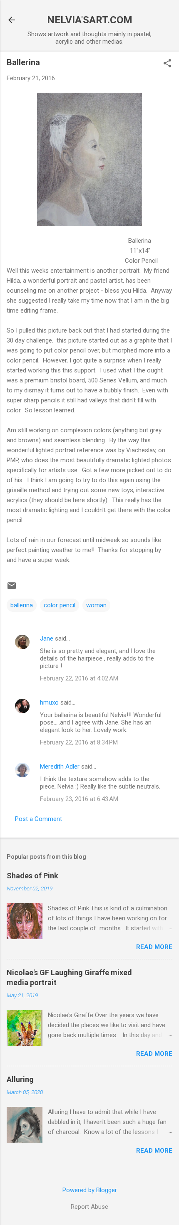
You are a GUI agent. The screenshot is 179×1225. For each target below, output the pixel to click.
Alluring (20, 1079)
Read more (154, 947)
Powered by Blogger (89, 1190)
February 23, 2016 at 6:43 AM (79, 799)
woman (96, 605)
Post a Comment (38, 819)
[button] (167, 64)
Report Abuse (89, 1206)
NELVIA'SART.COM (89, 20)
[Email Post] (12, 588)
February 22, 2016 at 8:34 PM (79, 742)
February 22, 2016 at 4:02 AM (79, 678)
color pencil (59, 605)
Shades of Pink (32, 875)
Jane (46, 638)
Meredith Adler (60, 766)
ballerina (21, 605)
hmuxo (49, 702)
